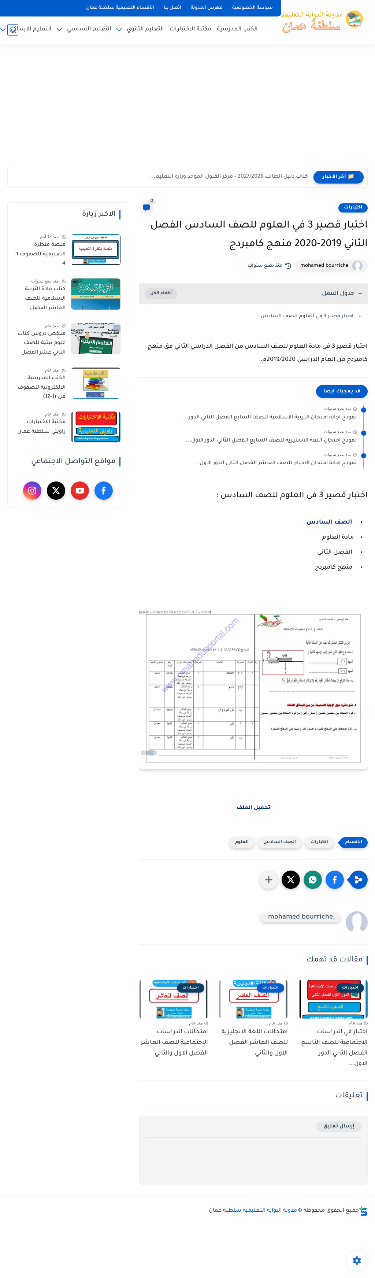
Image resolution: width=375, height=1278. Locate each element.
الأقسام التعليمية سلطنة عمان (120, 8)
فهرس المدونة (207, 8)
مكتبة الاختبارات (190, 29)
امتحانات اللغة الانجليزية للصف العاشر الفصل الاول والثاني (255, 1043)
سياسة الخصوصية (252, 8)
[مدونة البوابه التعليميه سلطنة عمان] (318, 21)
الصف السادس (330, 522)
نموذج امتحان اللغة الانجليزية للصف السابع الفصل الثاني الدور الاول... (271, 441)
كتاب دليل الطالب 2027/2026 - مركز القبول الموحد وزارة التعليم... (229, 177)
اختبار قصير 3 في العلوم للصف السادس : (305, 316)
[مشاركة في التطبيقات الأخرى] (269, 880)
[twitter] (56, 490)
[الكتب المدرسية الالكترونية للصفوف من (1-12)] (95, 383)
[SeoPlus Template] (363, 1211)
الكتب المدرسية (237, 29)
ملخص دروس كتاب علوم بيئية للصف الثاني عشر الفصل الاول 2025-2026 (42, 344)
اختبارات (353, 207)
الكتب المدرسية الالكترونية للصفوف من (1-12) (42, 388)
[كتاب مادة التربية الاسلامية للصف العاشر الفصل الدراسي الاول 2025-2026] (95, 294)
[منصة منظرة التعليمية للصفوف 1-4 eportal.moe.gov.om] (95, 249)
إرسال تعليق (338, 1126)
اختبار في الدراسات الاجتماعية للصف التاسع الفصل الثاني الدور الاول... (334, 1048)
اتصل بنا (172, 8)
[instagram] (32, 490)
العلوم (242, 842)
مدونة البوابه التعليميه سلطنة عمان (253, 1211)
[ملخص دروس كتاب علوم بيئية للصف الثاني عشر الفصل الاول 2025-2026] (95, 338)
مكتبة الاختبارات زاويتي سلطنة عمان (41, 427)
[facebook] (103, 490)
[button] (335, 880)
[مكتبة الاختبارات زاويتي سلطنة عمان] (95, 427)
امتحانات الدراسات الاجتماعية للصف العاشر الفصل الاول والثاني (174, 1043)
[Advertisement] (187, 110)
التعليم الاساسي (89, 29)
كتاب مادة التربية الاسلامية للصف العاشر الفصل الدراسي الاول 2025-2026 (41, 300)
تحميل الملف (254, 808)
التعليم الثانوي (145, 29)
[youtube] (80, 490)
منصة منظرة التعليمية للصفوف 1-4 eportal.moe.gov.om (39, 255)
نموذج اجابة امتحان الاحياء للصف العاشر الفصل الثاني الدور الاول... (275, 463)
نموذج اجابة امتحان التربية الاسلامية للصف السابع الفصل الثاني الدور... (270, 418)
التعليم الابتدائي (31, 29)
